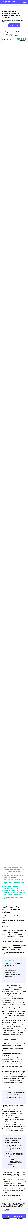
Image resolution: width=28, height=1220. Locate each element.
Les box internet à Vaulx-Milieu (13, 867)
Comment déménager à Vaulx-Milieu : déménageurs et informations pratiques (15, 871)
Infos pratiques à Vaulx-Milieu (12, 894)
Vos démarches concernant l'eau (14, 879)
